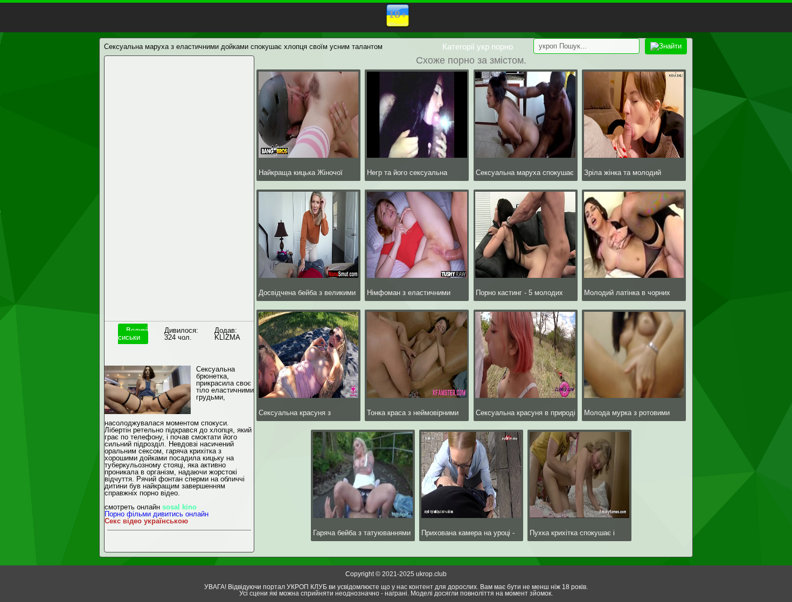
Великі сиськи (133, 333)
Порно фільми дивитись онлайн (157, 514)
